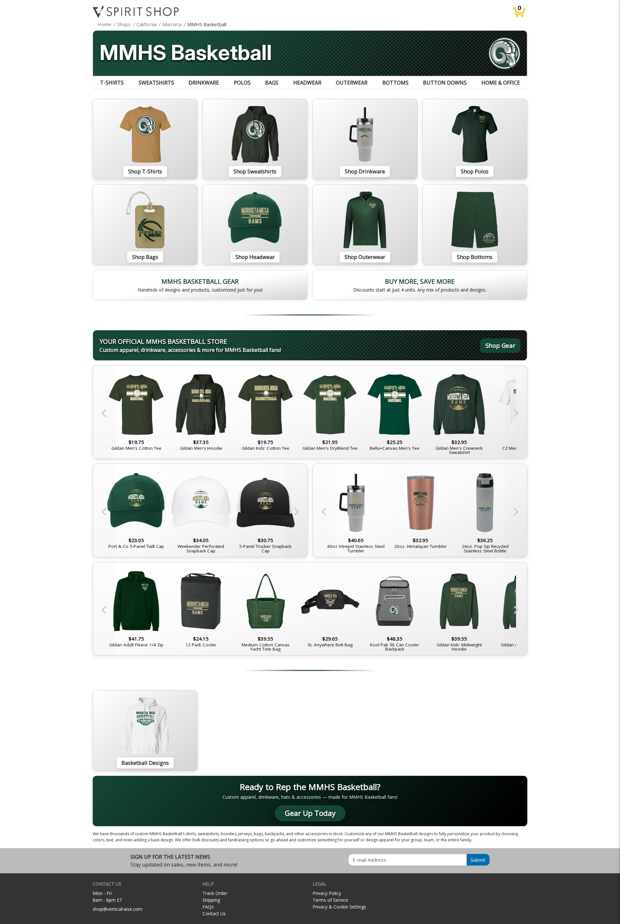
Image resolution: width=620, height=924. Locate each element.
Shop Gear (500, 345)
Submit (478, 860)
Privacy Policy (327, 893)
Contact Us (214, 913)
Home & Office (500, 82)
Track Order (214, 893)
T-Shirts (112, 82)
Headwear (307, 82)
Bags (271, 82)
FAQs (208, 907)
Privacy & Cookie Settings (339, 907)
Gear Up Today (310, 813)
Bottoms (395, 82)
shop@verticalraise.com (117, 909)
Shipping (211, 900)
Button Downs (445, 82)
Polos (242, 82)
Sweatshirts (156, 82)
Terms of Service (330, 900)
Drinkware (204, 82)
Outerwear (351, 82)
